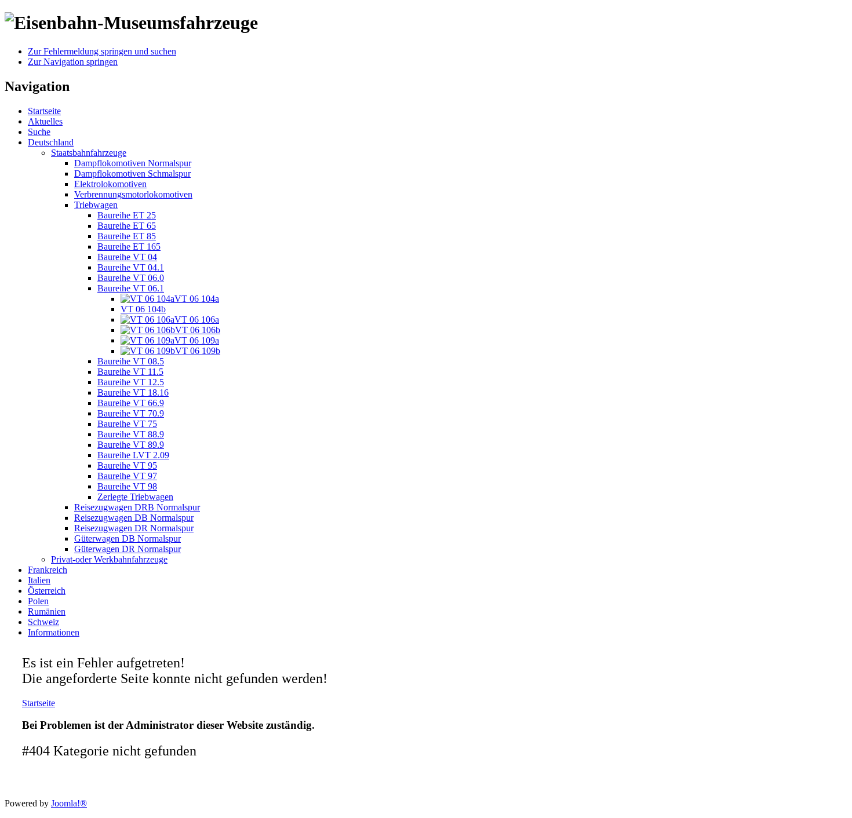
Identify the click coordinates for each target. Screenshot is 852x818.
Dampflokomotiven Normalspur (132, 163)
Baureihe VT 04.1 (130, 267)
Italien (39, 580)
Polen (38, 601)
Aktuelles (45, 121)
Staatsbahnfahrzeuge (88, 153)
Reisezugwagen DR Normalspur (134, 528)
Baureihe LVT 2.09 (133, 455)
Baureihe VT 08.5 (130, 361)
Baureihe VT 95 (127, 465)
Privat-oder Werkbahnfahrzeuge (109, 559)
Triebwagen (96, 205)
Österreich (46, 591)
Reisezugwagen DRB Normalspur (137, 507)
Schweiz (43, 622)
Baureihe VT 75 (127, 424)
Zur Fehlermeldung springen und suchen (102, 51)
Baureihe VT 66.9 (130, 403)
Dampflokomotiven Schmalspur (132, 173)
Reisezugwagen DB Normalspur (134, 518)
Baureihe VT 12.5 (130, 382)
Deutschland (51, 142)
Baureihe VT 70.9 (130, 413)
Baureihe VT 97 (127, 476)
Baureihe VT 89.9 (130, 445)
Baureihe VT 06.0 (130, 278)
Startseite (44, 111)
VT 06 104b (143, 309)
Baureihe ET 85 (126, 236)
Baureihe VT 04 (127, 257)
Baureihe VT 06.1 (130, 288)
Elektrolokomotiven (110, 184)
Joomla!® (69, 803)
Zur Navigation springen (73, 62)
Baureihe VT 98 (127, 486)
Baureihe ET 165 (129, 246)
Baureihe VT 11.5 (130, 372)
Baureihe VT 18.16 (133, 392)
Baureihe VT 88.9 (130, 434)
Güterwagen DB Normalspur (127, 538)
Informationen (53, 632)
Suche (39, 132)
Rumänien (46, 611)
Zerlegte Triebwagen (135, 497)
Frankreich (47, 570)
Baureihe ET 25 (126, 215)
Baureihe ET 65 (126, 226)
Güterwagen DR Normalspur (127, 549)
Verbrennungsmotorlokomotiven (133, 194)
